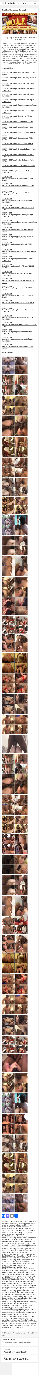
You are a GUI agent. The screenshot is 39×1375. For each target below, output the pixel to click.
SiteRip (4, 1335)
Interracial (26, 1333)
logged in (14, 1342)
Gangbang (18, 1333)
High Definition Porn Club (14, 3)
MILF (32, 1333)
